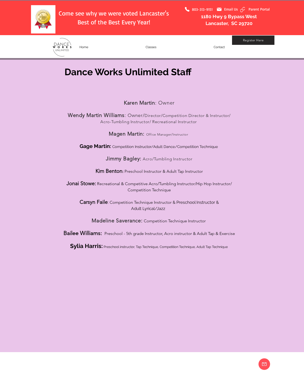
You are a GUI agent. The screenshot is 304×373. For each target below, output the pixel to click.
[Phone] (187, 9)
